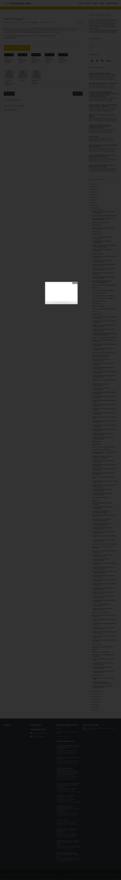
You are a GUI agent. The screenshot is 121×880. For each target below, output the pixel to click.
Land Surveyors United (64, 302)
